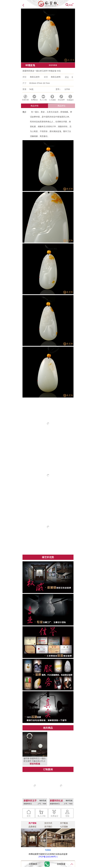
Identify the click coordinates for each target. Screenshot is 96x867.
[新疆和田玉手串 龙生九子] (34, 774)
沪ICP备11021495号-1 (48, 857)
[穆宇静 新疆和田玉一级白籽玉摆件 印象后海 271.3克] (34, 733)
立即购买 (33, 864)
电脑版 (48, 850)
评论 (69, 77)
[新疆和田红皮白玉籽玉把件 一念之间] (61, 774)
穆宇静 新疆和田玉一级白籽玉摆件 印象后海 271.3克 (35, 761)
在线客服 (61, 864)
